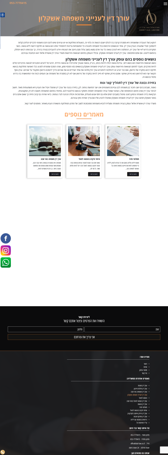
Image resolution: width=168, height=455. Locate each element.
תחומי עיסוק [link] (143, 370)
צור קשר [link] (144, 373)
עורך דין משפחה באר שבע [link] (139, 392)
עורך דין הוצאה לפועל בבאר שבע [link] (137, 401)
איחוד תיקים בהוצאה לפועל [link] (138, 410)
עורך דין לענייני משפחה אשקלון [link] (137, 395)
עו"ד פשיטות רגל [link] (141, 423)
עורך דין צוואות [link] (142, 404)
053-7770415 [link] (18, 3)
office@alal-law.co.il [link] (138, 443)
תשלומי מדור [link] (143, 407)
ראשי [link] (145, 364)
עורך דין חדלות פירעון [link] (140, 388)
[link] (146, 20)
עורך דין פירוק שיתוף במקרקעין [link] (137, 413)
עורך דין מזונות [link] (142, 385)
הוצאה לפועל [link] (143, 398)
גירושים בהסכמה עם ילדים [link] (139, 419)
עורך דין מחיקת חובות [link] (140, 416)
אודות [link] (145, 367)
